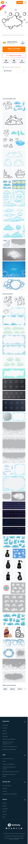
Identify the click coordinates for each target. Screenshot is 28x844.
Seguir (22, 43)
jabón (5, 839)
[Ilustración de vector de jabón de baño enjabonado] (18, 703)
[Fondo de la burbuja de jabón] (13, 319)
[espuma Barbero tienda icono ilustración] (8, 759)
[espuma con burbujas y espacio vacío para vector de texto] (8, 792)
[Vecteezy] (2, 2)
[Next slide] (21, 839)
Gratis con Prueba (14, 49)
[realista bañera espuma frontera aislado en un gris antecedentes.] (13, 516)
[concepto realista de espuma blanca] (9, 293)
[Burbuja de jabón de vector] (6, 284)
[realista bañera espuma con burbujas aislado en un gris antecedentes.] (13, 500)
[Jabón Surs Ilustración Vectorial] (9, 225)
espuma (12, 839)
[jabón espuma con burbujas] (9, 715)
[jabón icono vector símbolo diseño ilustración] (7, 647)
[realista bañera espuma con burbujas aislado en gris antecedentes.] (13, 529)
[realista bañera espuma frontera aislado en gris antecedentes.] (6, 579)
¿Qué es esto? (17, 67)
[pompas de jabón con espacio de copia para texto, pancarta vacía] (13, 334)
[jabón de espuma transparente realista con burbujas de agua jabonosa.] (13, 304)
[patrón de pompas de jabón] (8, 172)
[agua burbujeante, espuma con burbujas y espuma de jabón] (13, 782)
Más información (8, 69)
